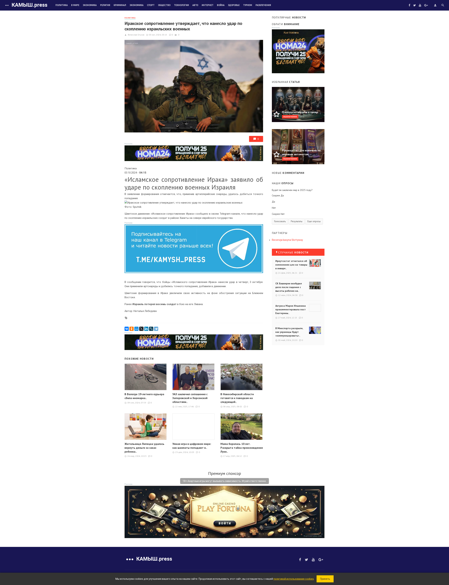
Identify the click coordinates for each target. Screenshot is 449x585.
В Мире (75, 5)
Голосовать (280, 221)
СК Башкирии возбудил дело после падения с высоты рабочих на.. (288, 287)
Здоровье (234, 5)
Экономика (90, 5)
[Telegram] (156, 329)
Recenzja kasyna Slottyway (287, 239)
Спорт (151, 5)
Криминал (120, 5)
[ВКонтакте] (127, 329)
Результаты (296, 221)
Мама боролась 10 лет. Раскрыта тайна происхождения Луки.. (241, 447)
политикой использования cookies (293, 578)
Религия (105, 5)
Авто (195, 5)
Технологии (181, 5)
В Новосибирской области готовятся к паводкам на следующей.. (237, 398)
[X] (141, 329)
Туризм (247, 5)
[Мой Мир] (136, 329)
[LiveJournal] (151, 329)
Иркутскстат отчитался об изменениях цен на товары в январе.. (291, 264)
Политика (61, 5)
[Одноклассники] (131, 329)
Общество (164, 5)
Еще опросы (314, 221)
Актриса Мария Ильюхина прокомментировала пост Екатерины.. (290, 309)
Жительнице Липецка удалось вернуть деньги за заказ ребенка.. (144, 447)
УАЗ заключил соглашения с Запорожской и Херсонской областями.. (189, 398)
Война (220, 5)
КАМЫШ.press (29, 5)
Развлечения (263, 5)
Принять (325, 578)
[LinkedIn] (146, 329)
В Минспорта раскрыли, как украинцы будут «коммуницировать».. (289, 332)
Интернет (207, 5)
